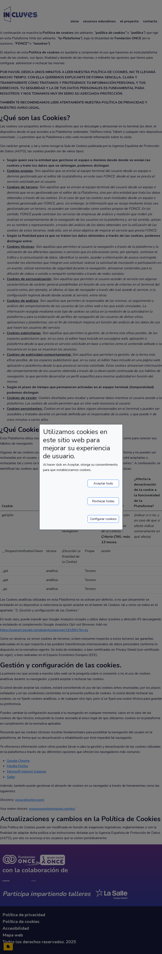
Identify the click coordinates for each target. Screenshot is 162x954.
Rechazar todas (103, 501)
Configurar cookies (103, 519)
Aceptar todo (103, 483)
